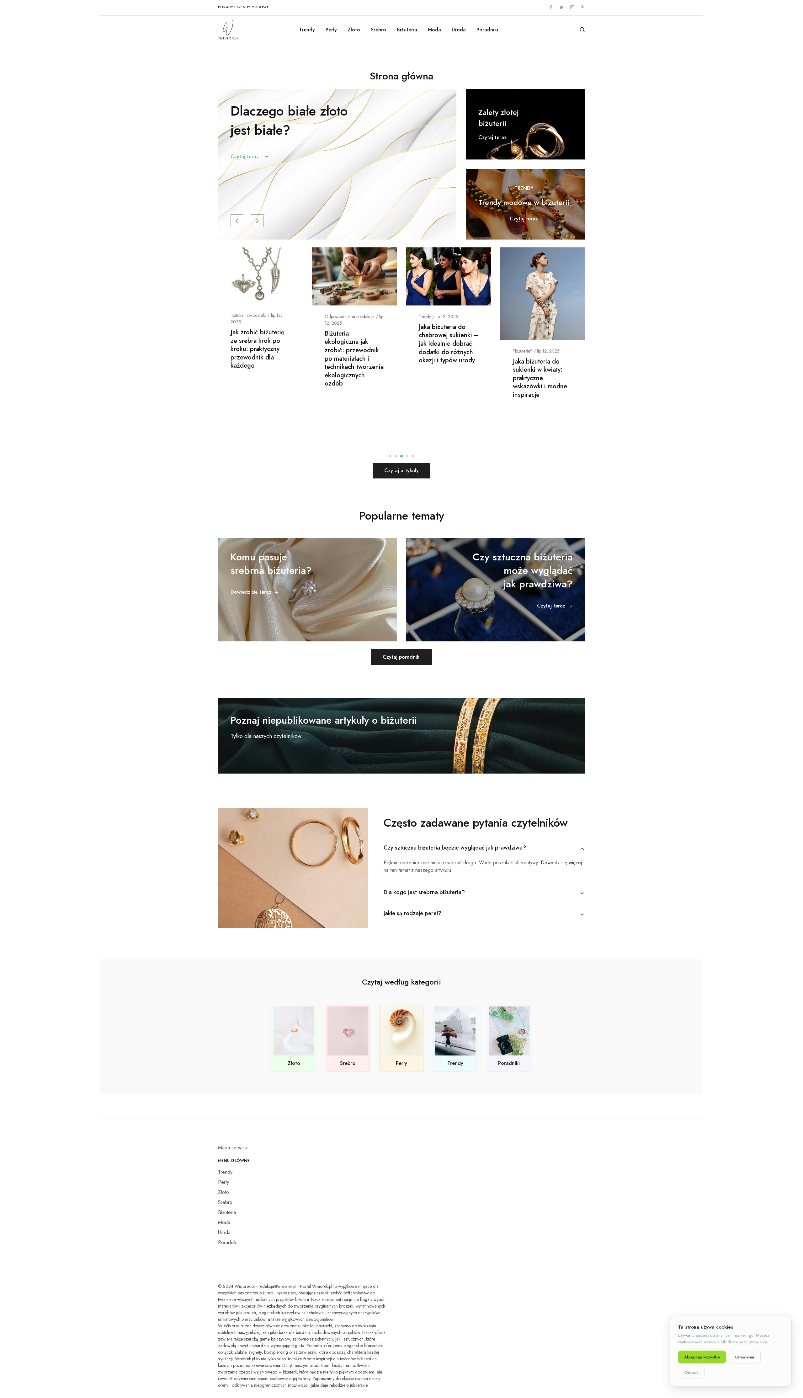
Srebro (378, 29)
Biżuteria (407, 29)
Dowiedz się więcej (561, 862)
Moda (434, 29)
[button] (237, 220)
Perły (331, 29)
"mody (425, 316)
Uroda (459, 29)
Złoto (354, 29)
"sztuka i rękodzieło (248, 315)
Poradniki (487, 29)
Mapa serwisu (232, 1147)
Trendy (307, 29)
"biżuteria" (522, 351)
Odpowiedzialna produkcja (350, 316)
